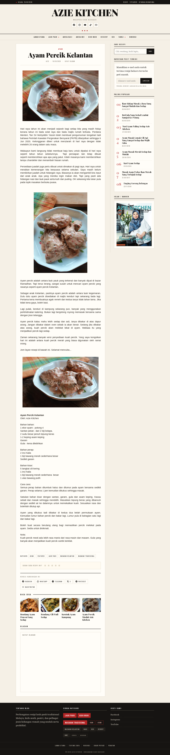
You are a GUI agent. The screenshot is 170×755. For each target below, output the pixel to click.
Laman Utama (39, 37)
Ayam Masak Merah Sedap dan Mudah (136, 153)
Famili (121, 37)
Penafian (111, 746)
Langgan (146, 81)
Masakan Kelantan (67, 556)
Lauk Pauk (52, 37)
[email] (96, 25)
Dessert (104, 37)
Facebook (115, 714)
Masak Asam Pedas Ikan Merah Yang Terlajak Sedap (137, 173)
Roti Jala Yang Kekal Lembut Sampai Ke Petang (135, 116)
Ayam (60, 49)
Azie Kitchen (85, 12)
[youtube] (85, 25)
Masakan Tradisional (86, 556)
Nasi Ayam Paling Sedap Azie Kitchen (136, 127)
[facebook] (74, 25)
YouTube (115, 724)
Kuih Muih (92, 37)
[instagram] (79, 25)
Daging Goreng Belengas (136, 183)
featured (41, 556)
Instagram (115, 719)
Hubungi (133, 37)
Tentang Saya (74, 746)
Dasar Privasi (99, 746)
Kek (113, 37)
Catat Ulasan (70, 61)
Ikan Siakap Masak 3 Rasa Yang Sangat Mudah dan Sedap (136, 104)
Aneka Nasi (67, 37)
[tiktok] (90, 25)
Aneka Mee (80, 37)
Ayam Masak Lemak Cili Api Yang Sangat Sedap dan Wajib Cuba (136, 140)
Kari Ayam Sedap (132, 163)
